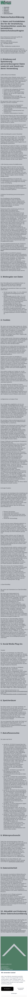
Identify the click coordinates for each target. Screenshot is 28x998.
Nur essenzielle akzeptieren (20, 989)
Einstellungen (14, 993)
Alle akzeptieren (7, 988)
